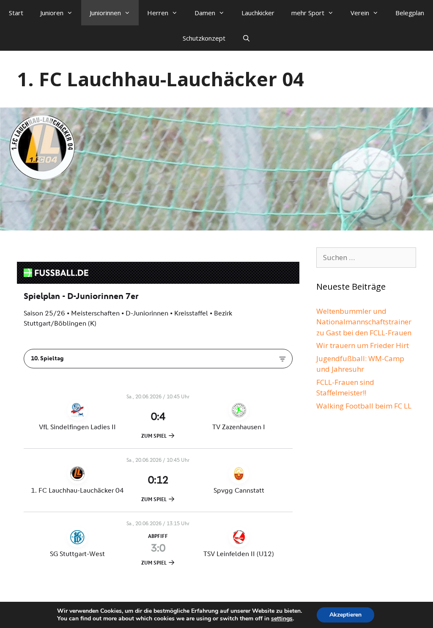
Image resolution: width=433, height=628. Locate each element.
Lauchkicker (257, 12)
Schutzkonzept (204, 38)
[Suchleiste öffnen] (246, 38)
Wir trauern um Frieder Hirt (362, 345)
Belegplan (409, 12)
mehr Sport (307, 12)
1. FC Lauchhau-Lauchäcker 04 (160, 79)
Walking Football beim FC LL (363, 406)
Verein (360, 12)
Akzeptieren (345, 615)
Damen (205, 12)
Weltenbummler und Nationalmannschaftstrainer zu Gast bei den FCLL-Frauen (363, 321)
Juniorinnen (105, 12)
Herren (157, 12)
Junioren (51, 12)
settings (282, 619)
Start (16, 12)
